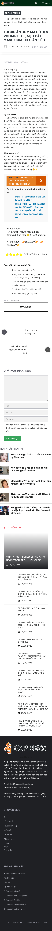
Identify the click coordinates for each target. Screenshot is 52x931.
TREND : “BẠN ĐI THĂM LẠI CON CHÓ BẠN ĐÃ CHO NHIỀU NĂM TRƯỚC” (32, 594)
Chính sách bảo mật (12, 891)
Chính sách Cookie (12, 900)
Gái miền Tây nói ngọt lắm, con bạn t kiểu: (17, 349)
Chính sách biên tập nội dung (16, 895)
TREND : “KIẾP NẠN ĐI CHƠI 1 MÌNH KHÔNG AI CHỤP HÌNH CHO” (31, 625)
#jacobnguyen (38, 235)
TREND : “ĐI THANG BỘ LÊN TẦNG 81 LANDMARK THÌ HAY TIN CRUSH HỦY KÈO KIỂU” (32, 656)
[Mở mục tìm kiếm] (36, 3)
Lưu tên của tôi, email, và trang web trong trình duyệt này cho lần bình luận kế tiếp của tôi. (26, 428)
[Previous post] (4, 332)
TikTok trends (12, 13)
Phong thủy (8, 850)
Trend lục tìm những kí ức (23, 270)
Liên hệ (7, 882)
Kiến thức (8, 830)
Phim (6, 847)
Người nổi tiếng (10, 826)
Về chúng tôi (9, 878)
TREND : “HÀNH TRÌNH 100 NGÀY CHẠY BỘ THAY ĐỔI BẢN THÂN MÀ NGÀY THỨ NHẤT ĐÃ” (33, 706)
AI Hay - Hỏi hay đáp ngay (15, 873)
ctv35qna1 (14, 46)
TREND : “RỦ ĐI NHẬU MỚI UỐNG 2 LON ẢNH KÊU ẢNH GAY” (31, 690)
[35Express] (8, 3)
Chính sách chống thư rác (14, 909)
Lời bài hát (8, 835)
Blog (5, 817)
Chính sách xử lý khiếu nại (15, 904)
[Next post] (47, 349)
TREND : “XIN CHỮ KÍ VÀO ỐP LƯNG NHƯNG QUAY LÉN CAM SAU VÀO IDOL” (32, 577)
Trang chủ (8, 19)
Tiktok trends (9, 839)
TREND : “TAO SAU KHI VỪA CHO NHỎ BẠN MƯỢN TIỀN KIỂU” (31, 673)
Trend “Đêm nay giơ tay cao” (25, 293)
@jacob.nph (13, 228)
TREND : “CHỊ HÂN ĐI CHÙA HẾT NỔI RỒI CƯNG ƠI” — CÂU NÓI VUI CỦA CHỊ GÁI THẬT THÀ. (30, 207)
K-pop (6, 843)
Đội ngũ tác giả (10, 887)
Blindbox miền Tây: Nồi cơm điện (27, 289)
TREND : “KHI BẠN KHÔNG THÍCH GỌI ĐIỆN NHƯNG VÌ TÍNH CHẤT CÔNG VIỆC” (31, 723)
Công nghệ (8, 821)
